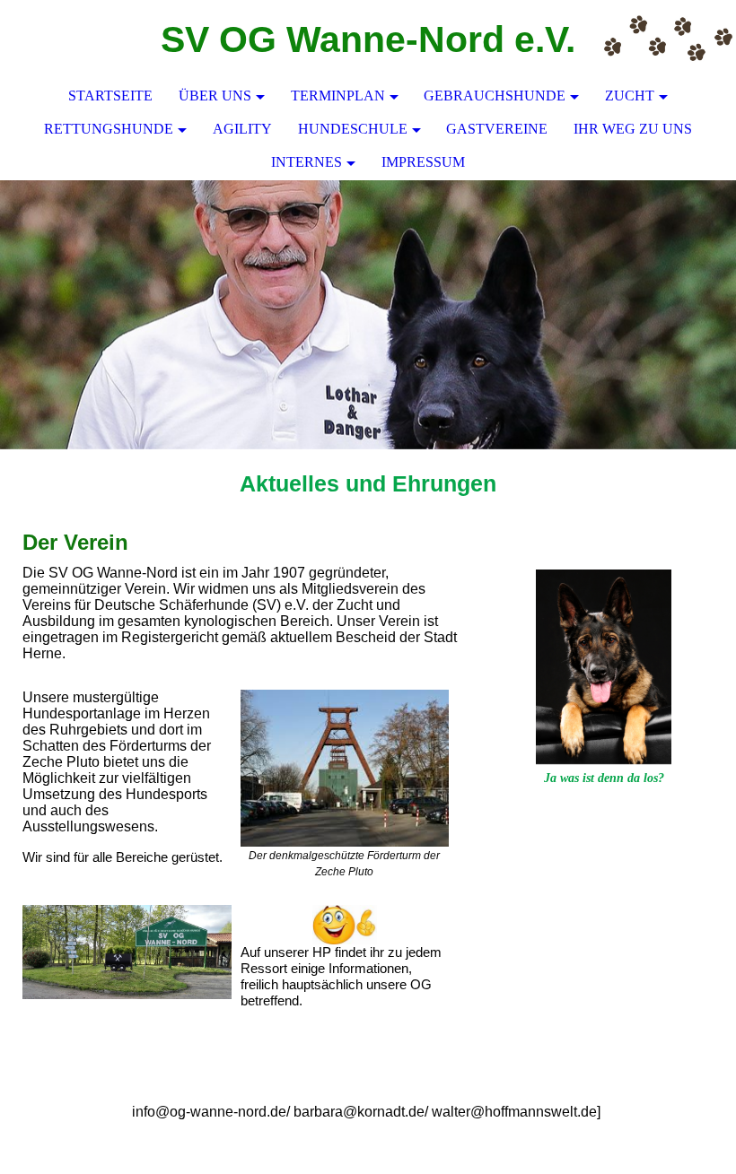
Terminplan (338, 95)
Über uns (215, 95)
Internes (306, 162)
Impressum (423, 162)
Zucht (629, 95)
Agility (242, 128)
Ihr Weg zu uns (633, 128)
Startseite (110, 95)
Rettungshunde (108, 128)
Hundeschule (352, 128)
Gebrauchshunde (494, 95)
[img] (668, 40)
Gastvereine (497, 128)
